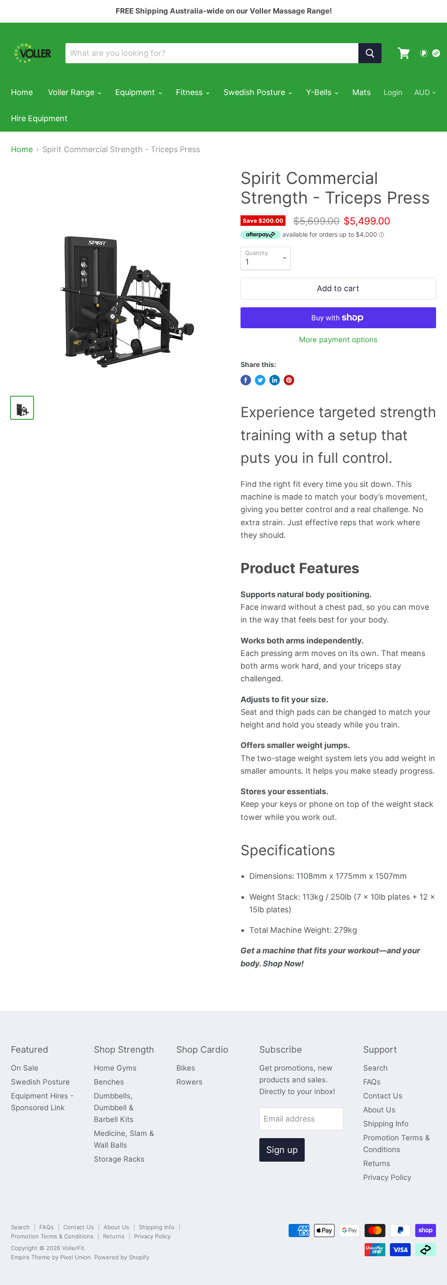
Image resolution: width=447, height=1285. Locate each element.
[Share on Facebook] (246, 380)
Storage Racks (119, 1159)
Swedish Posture (255, 92)
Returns (376, 1163)
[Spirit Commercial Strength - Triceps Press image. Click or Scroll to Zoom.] (120, 277)
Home (22, 92)
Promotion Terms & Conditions (52, 1236)
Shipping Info (386, 1123)
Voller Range (72, 92)
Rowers (189, 1082)
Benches (109, 1082)
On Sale (24, 1068)
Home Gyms (115, 1068)
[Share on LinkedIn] (274, 380)
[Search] (370, 53)
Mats (361, 92)
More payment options (338, 340)
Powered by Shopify (121, 1257)
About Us (379, 1109)
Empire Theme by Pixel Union (51, 1257)
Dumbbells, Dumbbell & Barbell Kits (114, 1107)
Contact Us (382, 1095)
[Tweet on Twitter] (260, 380)
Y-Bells (320, 92)
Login (393, 92)
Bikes (185, 1068)
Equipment (136, 92)
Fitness (190, 92)
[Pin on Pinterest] (289, 380)
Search (375, 1068)
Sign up (282, 1149)
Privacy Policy (387, 1177)
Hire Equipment (39, 118)
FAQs (372, 1082)
